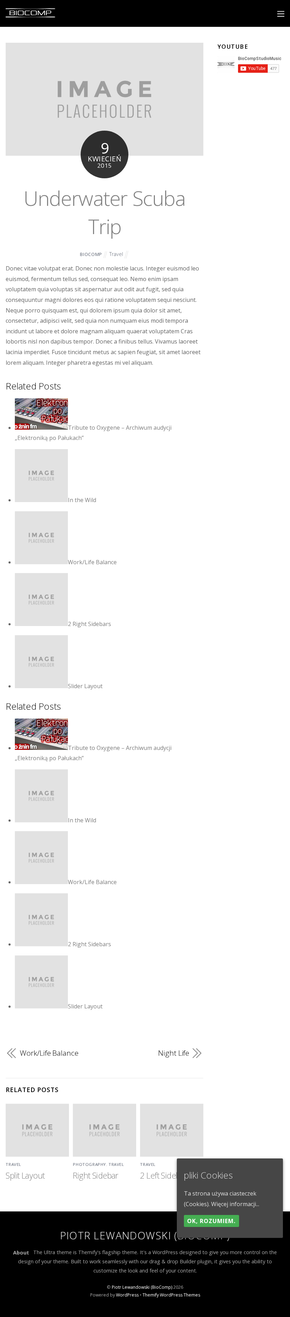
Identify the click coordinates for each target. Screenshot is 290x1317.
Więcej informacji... (235, 1204)
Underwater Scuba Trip (104, 212)
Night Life (173, 1053)
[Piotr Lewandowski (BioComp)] (30, 16)
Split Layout (25, 1175)
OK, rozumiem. (211, 1221)
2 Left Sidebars (165, 1175)
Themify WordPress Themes (171, 1295)
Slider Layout (85, 686)
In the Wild (82, 500)
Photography (89, 1164)
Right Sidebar (95, 1175)
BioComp (91, 254)
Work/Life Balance (92, 562)
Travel (116, 254)
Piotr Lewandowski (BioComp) (142, 1287)
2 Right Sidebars (89, 624)
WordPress (127, 1295)
